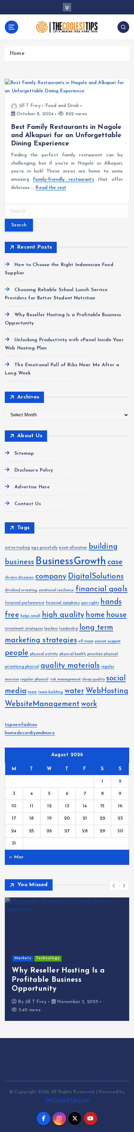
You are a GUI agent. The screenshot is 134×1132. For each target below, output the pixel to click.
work (89, 704)
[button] (114, 885)
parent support (108, 641)
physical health (72, 654)
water (74, 691)
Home (17, 53)
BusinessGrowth (70, 562)
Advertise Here (32, 487)
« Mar (16, 857)
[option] (67, 959)
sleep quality (93, 679)
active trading (17, 548)
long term (96, 627)
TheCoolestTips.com (67, 1100)
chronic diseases (19, 578)
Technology (47, 958)
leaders (51, 629)
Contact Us (27, 504)
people (17, 653)
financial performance (24, 603)
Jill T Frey (30, 105)
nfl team (85, 641)
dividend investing (21, 590)
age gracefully (44, 548)
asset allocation (73, 548)
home (95, 615)
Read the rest (50, 187)
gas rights (90, 603)
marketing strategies (41, 640)
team (32, 692)
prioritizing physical (22, 667)
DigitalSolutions (96, 576)
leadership (68, 629)
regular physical (34, 679)
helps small (31, 616)
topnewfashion (21, 724)
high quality (63, 615)
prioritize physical (102, 654)
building (103, 546)
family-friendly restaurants (63, 179)
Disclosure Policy (33, 470)
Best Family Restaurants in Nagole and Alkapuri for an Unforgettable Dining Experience (66, 135)
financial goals (101, 589)
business (19, 562)
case (115, 562)
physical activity (44, 654)
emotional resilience (56, 590)
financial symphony (63, 603)
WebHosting (107, 691)
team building (50, 692)
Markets (22, 958)
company (51, 576)
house (116, 615)
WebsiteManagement (42, 704)
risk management (65, 679)
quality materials (70, 665)
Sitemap (24, 453)
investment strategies (24, 629)
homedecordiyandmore (30, 733)
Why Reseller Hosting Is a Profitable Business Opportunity (58, 979)
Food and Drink (62, 105)
